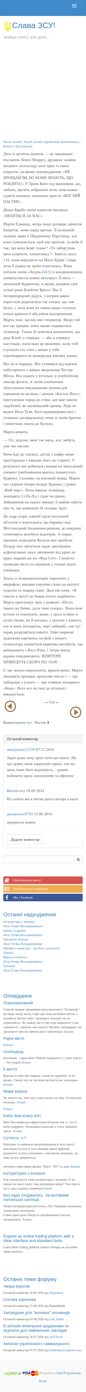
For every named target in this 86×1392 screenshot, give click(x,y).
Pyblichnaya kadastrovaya (65, 1350)
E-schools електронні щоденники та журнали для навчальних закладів (36, 1328)
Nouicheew (56, 1293)
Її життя (10, 1069)
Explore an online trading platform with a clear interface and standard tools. (38, 1238)
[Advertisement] (43, 94)
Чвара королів (16, 1286)
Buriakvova (16, 790)
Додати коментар (25, 839)
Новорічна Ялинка (15, 939)
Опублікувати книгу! (27, 880)
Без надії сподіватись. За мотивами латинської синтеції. (36, 1197)
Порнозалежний (18, 1002)
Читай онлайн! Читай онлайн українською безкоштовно (40, 142)
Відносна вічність (15, 957)
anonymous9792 (20, 813)
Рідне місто (13, 1038)
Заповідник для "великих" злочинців (36, 1312)
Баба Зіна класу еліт (22, 1115)
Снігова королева (19, 1299)
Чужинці (9, 966)
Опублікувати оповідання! (31, 889)
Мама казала (15, 1091)
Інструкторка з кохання (18, 921)
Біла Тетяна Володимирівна (22, 926)
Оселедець (13, 1051)
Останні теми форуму (29, 1279)
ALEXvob (55, 1337)
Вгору (43, 1381)
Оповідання (17, 995)
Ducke (8, 952)
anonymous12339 (21, 749)
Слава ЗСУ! (33, 24)
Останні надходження (29, 914)
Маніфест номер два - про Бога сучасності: (31, 948)
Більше (68, 1031)
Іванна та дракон (14, 930)
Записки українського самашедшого (36, 1343)
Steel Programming (68, 1373)
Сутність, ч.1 (14, 1137)
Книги (7, 146)
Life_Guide (56, 1319)
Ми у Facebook (23, 897)
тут (29, 722)
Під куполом (23, 146)
